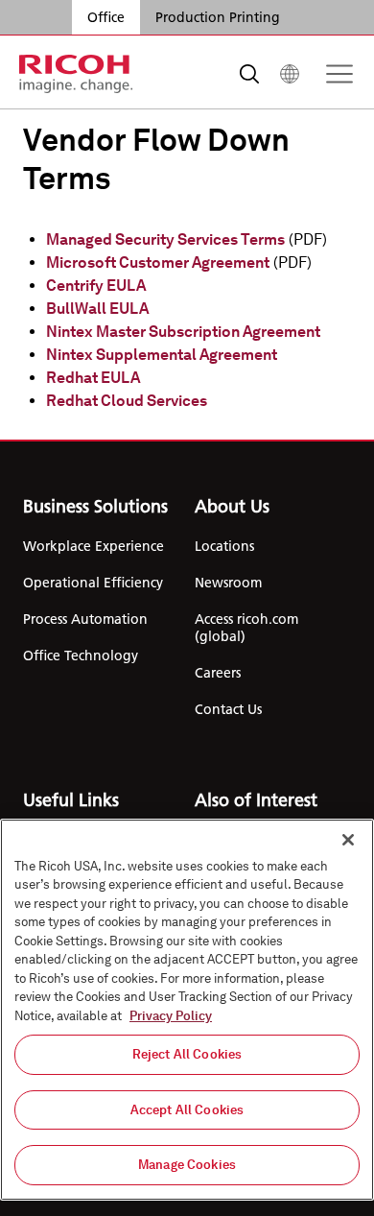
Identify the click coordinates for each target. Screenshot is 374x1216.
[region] (187, 1010)
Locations (224, 546)
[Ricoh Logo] (76, 74)
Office (106, 17)
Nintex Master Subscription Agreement (183, 331)
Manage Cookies (187, 1164)
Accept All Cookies (187, 1110)
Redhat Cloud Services (126, 401)
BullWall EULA (97, 308)
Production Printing (217, 17)
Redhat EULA (93, 378)
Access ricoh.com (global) (246, 627)
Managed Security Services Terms (165, 239)
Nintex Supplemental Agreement (161, 355)
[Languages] (289, 73)
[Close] (348, 840)
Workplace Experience (93, 546)
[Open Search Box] (249, 73)
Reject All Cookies (187, 1054)
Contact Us (228, 709)
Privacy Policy (170, 1016)
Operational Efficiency (93, 582)
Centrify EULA (96, 285)
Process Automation (85, 619)
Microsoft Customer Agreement (157, 262)
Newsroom (228, 582)
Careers (218, 672)
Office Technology (80, 655)
